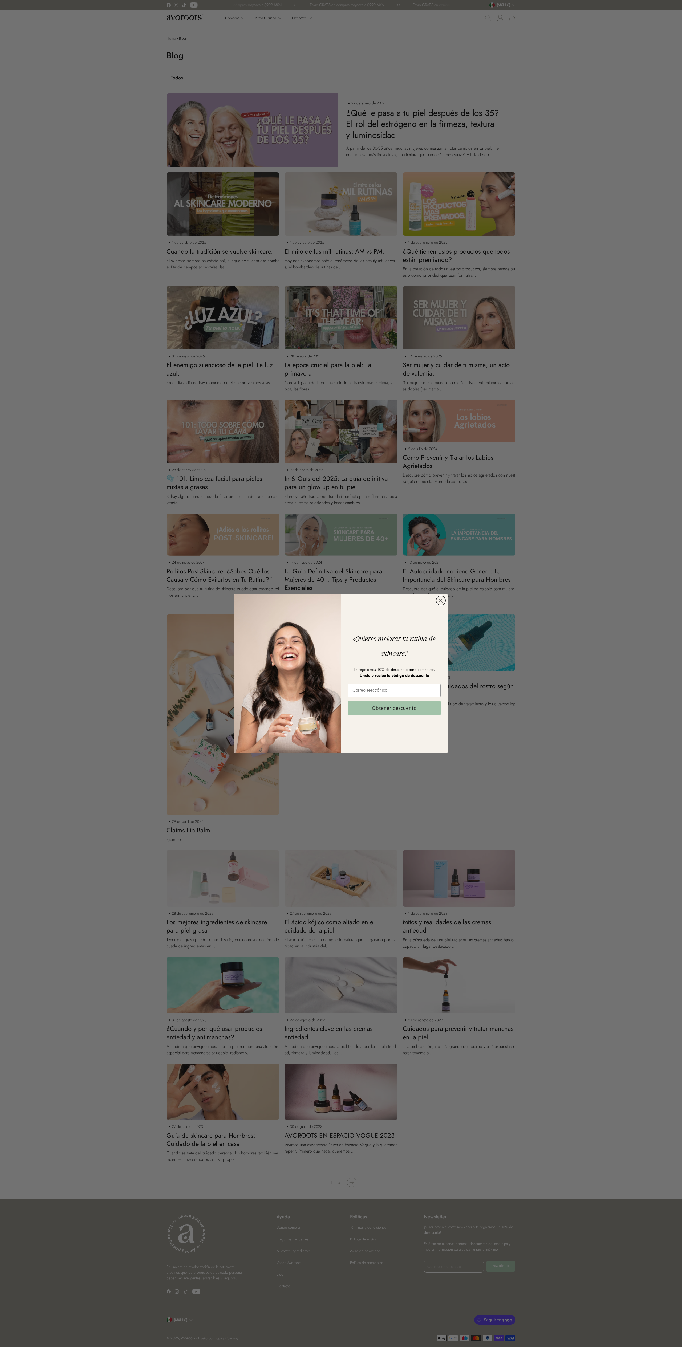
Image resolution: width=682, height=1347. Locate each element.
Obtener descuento (394, 708)
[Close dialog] (440, 600)
